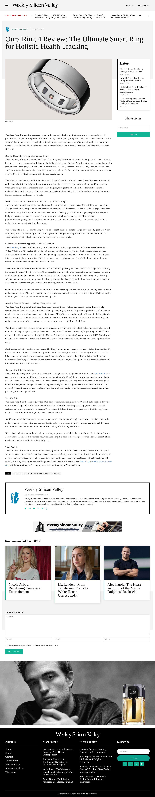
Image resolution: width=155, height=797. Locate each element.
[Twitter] (38, 508)
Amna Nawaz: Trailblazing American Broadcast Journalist (127, 16)
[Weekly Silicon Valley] (8, 29)
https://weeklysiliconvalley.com (36, 495)
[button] (129, 5)
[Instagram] (30, 508)
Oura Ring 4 (15, 247)
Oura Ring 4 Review (42, 473)
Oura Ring (16, 473)
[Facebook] (25, 508)
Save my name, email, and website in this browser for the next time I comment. (33, 645)
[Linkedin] (34, 508)
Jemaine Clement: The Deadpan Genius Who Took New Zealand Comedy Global (95, 769)
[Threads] (47, 508)
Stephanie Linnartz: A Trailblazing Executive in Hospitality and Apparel (51, 16)
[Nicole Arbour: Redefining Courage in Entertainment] (28, 563)
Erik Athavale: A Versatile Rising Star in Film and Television (93, 779)
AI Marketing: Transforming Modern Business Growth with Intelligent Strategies (133, 101)
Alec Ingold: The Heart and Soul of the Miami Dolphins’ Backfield (124, 588)
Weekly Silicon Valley (19, 29)
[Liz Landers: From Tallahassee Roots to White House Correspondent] (77, 563)
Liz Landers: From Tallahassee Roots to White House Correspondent (133, 89)
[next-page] (148, 16)
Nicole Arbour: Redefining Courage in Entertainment (131, 70)
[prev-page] (32, 16)
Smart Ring (56, 473)
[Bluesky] (42, 508)
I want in (133, 134)
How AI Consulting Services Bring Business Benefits (132, 79)
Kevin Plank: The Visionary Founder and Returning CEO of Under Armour (89, 16)
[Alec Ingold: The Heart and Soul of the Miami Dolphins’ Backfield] (127, 563)
